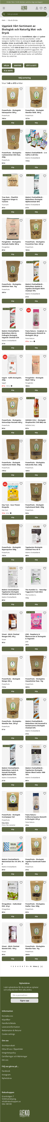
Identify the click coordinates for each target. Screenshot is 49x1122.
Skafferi (17, 65)
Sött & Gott (31, 65)
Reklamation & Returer (11, 1030)
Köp (36, 167)
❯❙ (41, 966)
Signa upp (24, 1000)
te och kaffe (18, 43)
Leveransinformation (11, 1027)
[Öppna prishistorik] (34, 341)
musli (33, 41)
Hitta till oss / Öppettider (12, 1049)
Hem (3, 20)
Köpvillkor (6, 1019)
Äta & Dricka (13, 20)
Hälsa (6, 65)
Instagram (6, 1074)
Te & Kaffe (8, 71)
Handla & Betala (9, 1023)
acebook (6, 1071)
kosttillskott (27, 37)
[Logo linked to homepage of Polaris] (24, 8)
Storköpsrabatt (8, 1045)
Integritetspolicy (9, 1052)
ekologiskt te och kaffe (18, 52)
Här (25, 43)
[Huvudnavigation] (4, 8)
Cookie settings (8, 1034)
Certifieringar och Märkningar (14, 1056)
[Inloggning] (37, 8)
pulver (42, 37)
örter (11, 43)
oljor (35, 37)
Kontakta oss (7, 1016)
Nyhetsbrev (7, 1078)
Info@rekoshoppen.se (11, 1101)
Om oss (5, 1060)
